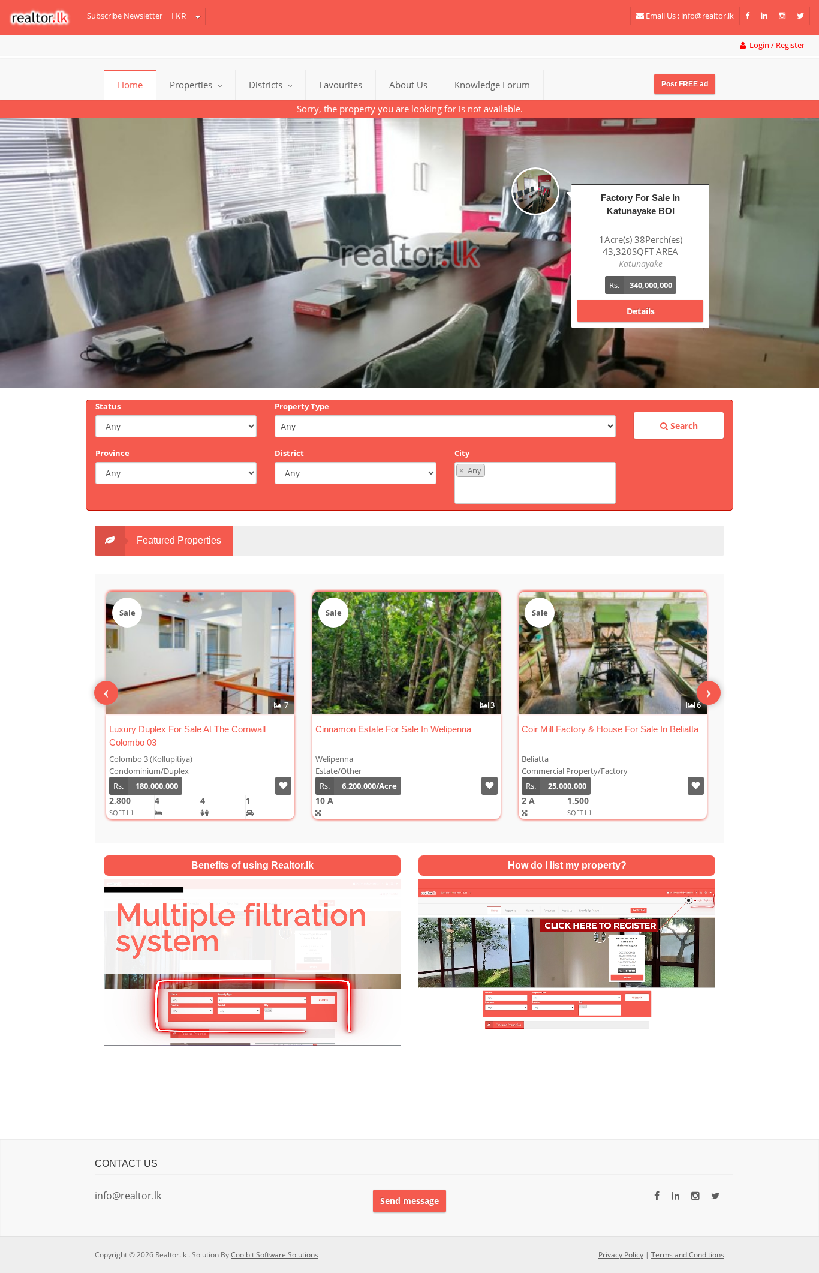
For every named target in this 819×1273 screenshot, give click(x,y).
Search (683, 425)
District (289, 453)
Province (112, 453)
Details (641, 299)
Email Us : (689, 15)
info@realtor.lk (128, 1195)
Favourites (340, 85)
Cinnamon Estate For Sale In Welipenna (187, 729)
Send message (409, 1200)
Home (130, 85)
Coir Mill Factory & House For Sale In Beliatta (403, 729)
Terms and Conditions (687, 1255)
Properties (191, 85)
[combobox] (535, 483)
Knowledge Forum (492, 85)
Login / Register (775, 45)
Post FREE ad (684, 84)
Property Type (302, 406)
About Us (408, 85)
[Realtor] (45, 17)
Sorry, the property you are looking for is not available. (410, 109)
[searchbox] (536, 489)
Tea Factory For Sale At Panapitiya (589, 729)
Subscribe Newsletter (124, 15)
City (461, 453)
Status (108, 406)
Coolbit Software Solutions (274, 1255)
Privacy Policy (620, 1255)
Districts (267, 85)
